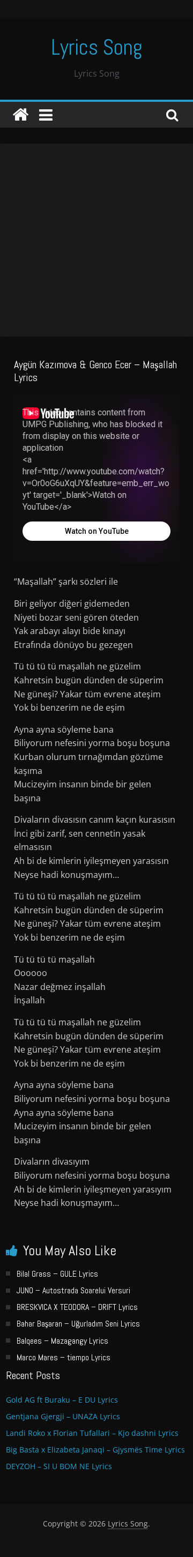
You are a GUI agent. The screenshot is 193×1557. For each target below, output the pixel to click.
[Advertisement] (96, 240)
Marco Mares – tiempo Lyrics (63, 1357)
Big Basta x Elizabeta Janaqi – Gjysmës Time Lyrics (95, 1449)
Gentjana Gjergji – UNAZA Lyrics (63, 1416)
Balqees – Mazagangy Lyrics (62, 1340)
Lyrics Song (97, 47)
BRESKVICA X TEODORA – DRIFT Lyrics (77, 1307)
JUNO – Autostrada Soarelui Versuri (73, 1290)
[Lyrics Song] (20, 115)
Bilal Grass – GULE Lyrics (57, 1273)
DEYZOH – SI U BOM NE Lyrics (59, 1466)
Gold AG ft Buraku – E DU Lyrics (62, 1400)
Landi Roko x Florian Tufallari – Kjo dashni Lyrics (92, 1433)
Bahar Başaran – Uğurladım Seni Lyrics (78, 1323)
